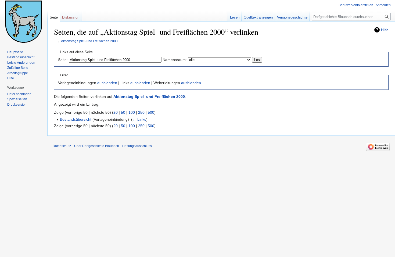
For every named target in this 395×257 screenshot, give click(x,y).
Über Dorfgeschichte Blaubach (96, 146)
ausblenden (107, 83)
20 (115, 112)
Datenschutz (62, 146)
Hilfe (385, 30)
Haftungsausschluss (137, 146)
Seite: (63, 60)
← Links (139, 119)
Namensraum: (175, 60)
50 (123, 112)
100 (131, 112)
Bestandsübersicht (75, 119)
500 (151, 112)
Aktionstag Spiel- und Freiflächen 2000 (89, 41)
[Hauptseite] (23, 21)
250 (141, 112)
